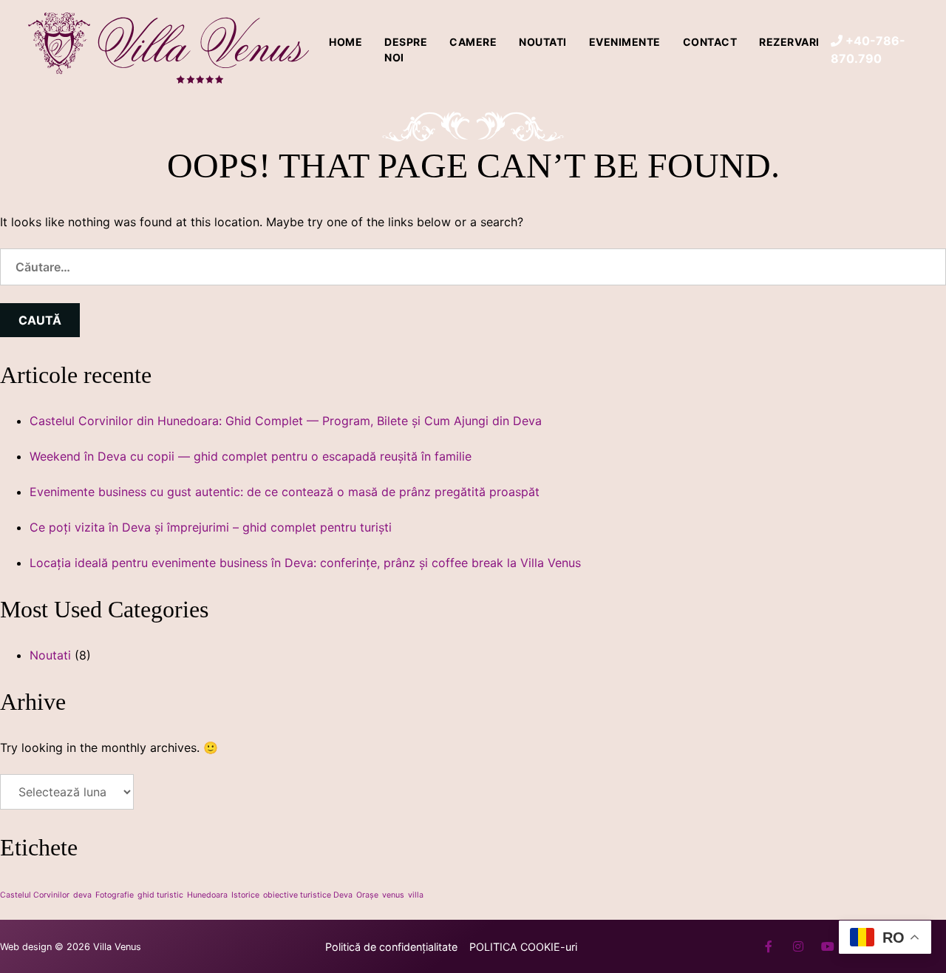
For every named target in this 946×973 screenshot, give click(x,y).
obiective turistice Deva (308, 895)
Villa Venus (117, 946)
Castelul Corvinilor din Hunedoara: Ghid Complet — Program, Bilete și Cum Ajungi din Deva (286, 420)
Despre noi (405, 49)
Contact (710, 41)
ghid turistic (160, 895)
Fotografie (114, 895)
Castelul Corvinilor (34, 895)
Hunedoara (207, 895)
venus (393, 895)
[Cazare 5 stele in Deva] (170, 49)
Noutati (543, 41)
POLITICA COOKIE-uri (523, 946)
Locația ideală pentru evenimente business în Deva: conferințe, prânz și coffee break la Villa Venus (305, 562)
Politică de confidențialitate (391, 946)
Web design (26, 946)
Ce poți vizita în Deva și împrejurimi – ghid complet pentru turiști (211, 527)
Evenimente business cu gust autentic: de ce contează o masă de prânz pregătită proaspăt (285, 491)
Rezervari (789, 41)
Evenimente (625, 41)
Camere (473, 41)
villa (415, 895)
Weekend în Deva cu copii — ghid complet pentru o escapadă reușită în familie (251, 456)
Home (345, 41)
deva (82, 895)
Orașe (367, 895)
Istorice (245, 895)
